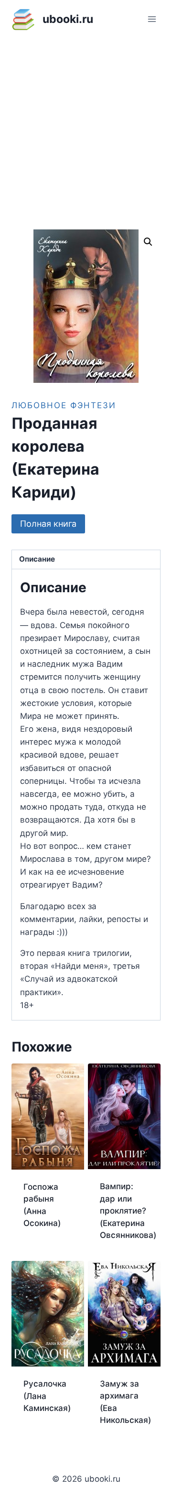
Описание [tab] (37, 559)
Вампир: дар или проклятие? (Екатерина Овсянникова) (128, 1211)
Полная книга (48, 524)
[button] (148, 241)
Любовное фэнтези (63, 405)
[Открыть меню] (152, 18)
